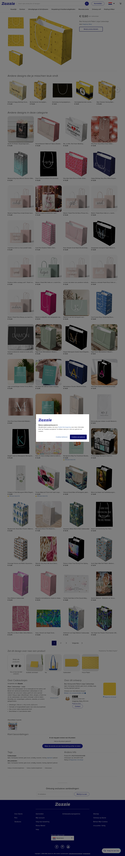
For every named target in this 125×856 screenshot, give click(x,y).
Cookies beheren (62, 437)
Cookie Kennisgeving (64, 427)
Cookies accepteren (78, 437)
